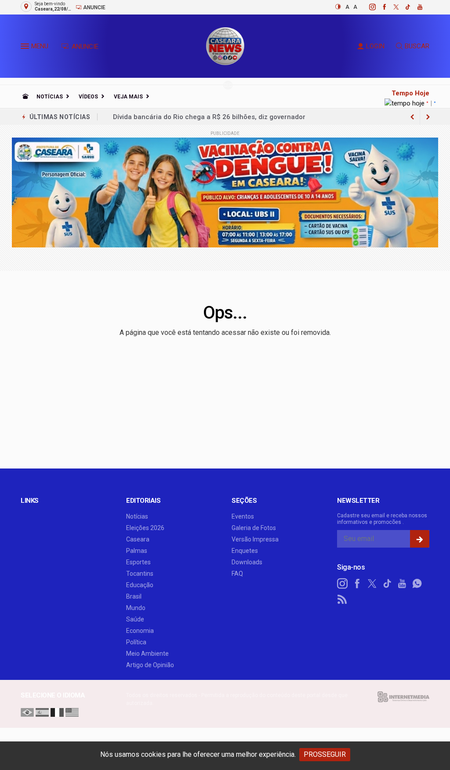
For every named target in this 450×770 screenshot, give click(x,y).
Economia (140, 630)
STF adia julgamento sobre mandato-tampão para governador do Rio (220, 117)
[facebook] (379, 7)
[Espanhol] (42, 712)
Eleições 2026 (145, 527)
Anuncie (93, 7)
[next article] (412, 117)
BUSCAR (417, 46)
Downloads (247, 562)
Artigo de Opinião (150, 664)
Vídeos (88, 97)
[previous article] (428, 117)
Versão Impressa (255, 539)
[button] (26, 47)
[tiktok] (403, 7)
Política (136, 642)
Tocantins (139, 573)
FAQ (237, 573)
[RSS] (342, 599)
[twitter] (391, 7)
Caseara (137, 539)
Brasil (134, 596)
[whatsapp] (417, 584)
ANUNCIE (84, 47)
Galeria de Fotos (254, 527)
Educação (139, 584)
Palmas (136, 550)
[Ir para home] (25, 97)
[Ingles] (72, 712)
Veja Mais (128, 97)
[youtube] (415, 7)
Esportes (138, 562)
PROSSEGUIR (325, 754)
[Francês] (57, 712)
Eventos (243, 516)
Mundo (135, 607)
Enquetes (245, 550)
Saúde (135, 619)
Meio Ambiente (147, 653)
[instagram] (367, 7)
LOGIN (375, 46)
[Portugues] (27, 712)
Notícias (49, 97)
